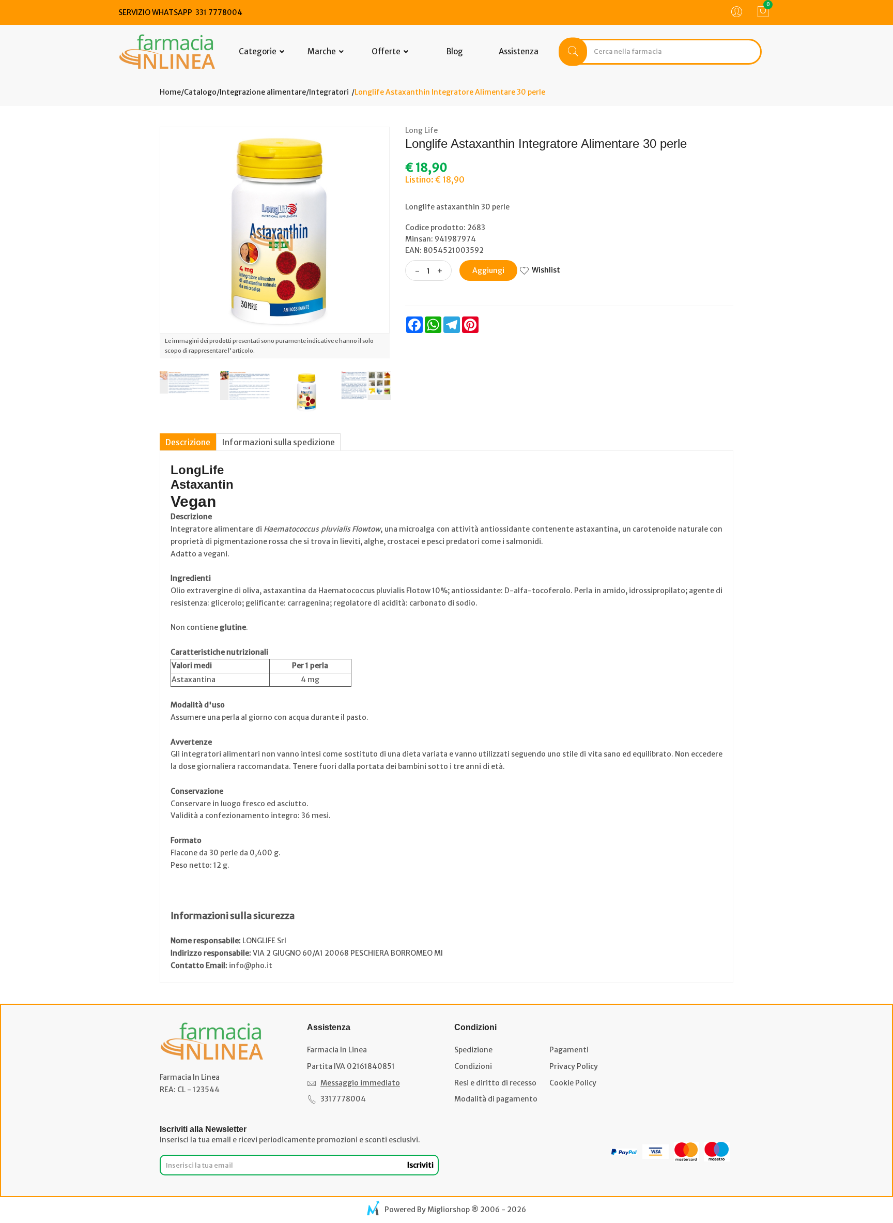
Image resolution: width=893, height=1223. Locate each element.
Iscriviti (420, 1165)
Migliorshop (448, 1209)
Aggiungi (488, 270)
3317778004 (343, 1099)
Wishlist (546, 270)
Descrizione (187, 442)
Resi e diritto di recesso (495, 1083)
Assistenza (518, 51)
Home (170, 92)
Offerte (387, 51)
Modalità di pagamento (495, 1099)
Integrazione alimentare (263, 92)
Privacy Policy (573, 1066)
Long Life (421, 130)
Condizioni (473, 1066)
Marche (322, 51)
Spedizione (473, 1049)
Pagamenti (569, 1049)
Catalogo (200, 92)
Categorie (258, 51)
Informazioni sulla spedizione (278, 442)
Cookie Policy (572, 1083)
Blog (454, 51)
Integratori (329, 92)
